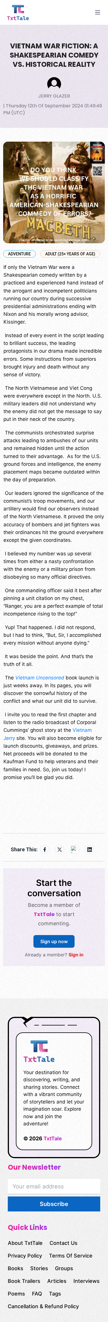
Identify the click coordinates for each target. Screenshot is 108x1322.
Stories (39, 1268)
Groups (64, 1268)
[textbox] (54, 544)
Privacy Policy (25, 1256)
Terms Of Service (70, 1256)
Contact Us (63, 1243)
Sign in (76, 955)
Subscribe (54, 1204)
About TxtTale (25, 1243)
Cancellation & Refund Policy (43, 1306)
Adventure (19, 254)
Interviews (86, 1281)
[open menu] (97, 12)
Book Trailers (24, 1281)
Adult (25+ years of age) (70, 254)
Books (15, 1268)
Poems (16, 1294)
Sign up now (54, 941)
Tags (55, 1294)
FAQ (37, 1294)
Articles (57, 1281)
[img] (27, 12)
